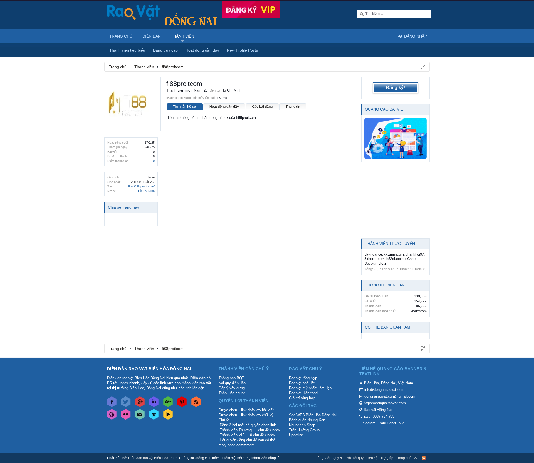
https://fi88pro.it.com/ (141, 186)
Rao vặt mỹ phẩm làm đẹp (310, 388)
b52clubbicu (396, 259)
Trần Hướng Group (304, 430)
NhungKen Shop (302, 425)
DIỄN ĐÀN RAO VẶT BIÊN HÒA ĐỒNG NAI (149, 368)
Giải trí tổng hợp (302, 398)
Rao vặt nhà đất (302, 383)
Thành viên (182, 36)
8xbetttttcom (374, 259)
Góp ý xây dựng (232, 388)
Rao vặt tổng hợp (303, 378)
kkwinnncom (394, 254)
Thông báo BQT (231, 378)
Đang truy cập (165, 50)
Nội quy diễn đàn (232, 383)
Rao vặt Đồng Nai (378, 410)
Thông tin (293, 107)
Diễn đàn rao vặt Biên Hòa (148, 458)
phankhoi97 (415, 254)
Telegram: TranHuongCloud (382, 423)
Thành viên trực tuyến (390, 243)
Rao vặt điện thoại (303, 393)
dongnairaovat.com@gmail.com (389, 396)
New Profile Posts (242, 50)
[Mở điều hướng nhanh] (422, 66)
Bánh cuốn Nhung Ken (307, 420)
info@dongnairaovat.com (384, 390)
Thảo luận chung (232, 393)
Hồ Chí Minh (146, 191)
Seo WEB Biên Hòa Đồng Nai (313, 415)
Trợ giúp (386, 458)
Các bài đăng (262, 107)
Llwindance (373, 254)
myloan (381, 263)
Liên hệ (372, 458)
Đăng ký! (395, 87)
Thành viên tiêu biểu (127, 50)
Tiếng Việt (322, 458)
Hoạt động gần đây (224, 107)
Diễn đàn (151, 36)
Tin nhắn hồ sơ (184, 107)
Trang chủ (120, 36)
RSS (424, 458)
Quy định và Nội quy (348, 458)
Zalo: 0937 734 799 (379, 416)
